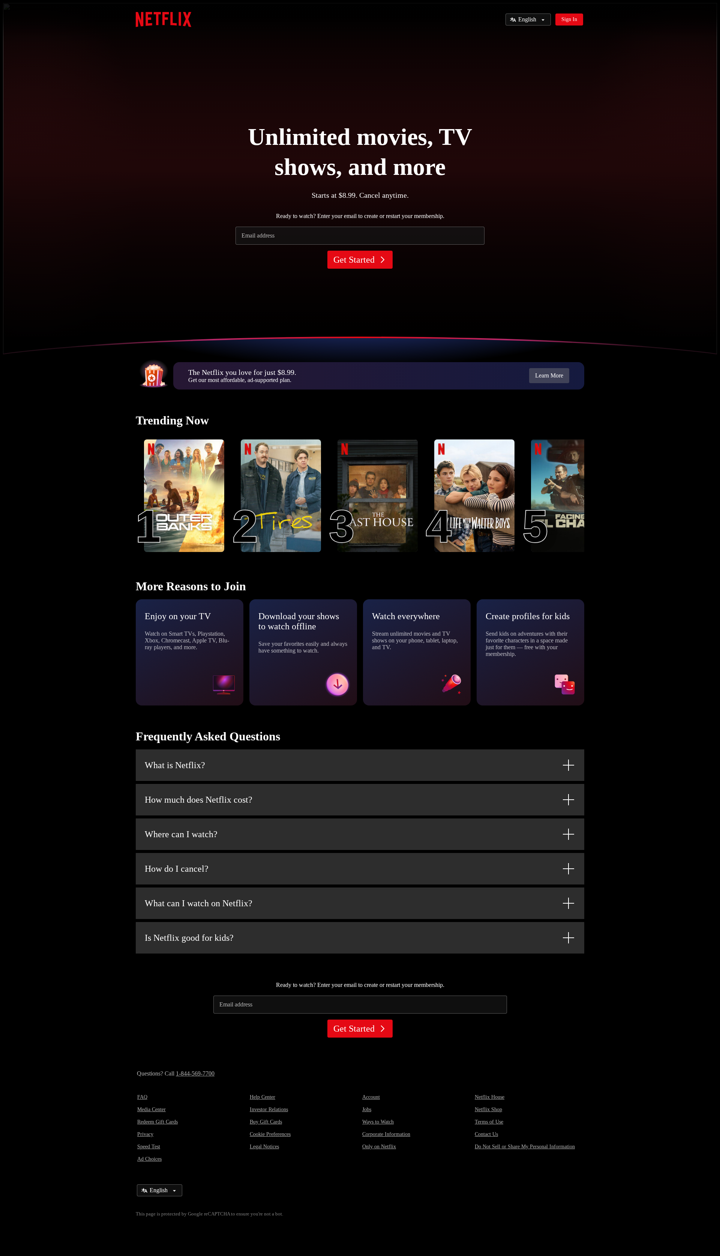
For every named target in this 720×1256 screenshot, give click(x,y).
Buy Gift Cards (266, 1122)
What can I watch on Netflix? (198, 903)
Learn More (549, 375)
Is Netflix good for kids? (189, 938)
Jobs (366, 1109)
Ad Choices (149, 1159)
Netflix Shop (488, 1109)
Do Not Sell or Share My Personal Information (525, 1146)
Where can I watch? (181, 834)
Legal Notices (264, 1146)
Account (371, 1097)
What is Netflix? (175, 765)
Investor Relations (269, 1109)
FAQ (142, 1097)
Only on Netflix (379, 1146)
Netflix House (489, 1097)
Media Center (151, 1109)
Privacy (145, 1134)
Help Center (262, 1097)
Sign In (569, 19)
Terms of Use (489, 1122)
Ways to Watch (378, 1122)
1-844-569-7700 (195, 1073)
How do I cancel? (176, 869)
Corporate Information (386, 1134)
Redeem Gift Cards (157, 1122)
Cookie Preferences (270, 1134)
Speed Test (148, 1146)
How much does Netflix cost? (198, 800)
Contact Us (486, 1134)
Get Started (354, 260)
